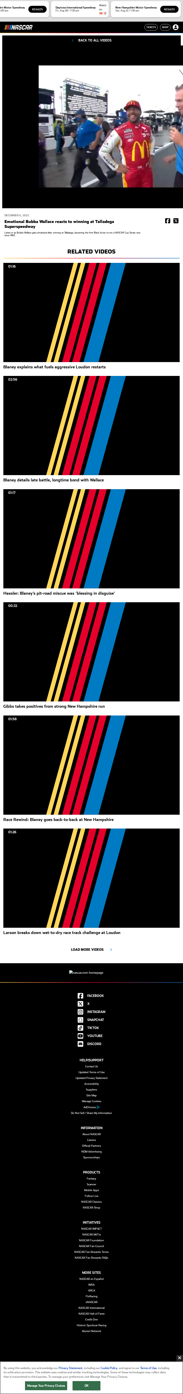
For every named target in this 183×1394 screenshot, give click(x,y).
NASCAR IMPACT (91, 1228)
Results (37, 9)
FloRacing (92, 1296)
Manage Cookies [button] (91, 1101)
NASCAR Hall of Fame (92, 1313)
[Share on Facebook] (167, 221)
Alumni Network (91, 1331)
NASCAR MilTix (91, 1234)
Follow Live (91, 1196)
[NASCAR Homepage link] (91, 969)
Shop (165, 27)
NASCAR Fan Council (91, 1246)
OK (87, 1385)
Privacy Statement (70, 1368)
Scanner (91, 1184)
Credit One (91, 1319)
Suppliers (91, 1089)
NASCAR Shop (91, 1207)
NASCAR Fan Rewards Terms (91, 1252)
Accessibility (91, 1083)
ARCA (91, 1290)
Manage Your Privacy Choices (46, 1385)
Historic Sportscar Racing (91, 1325)
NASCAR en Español (91, 1279)
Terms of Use (148, 1368)
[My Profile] (175, 27)
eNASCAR (92, 1302)
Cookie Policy (109, 1368)
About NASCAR (91, 1134)
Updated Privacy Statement (92, 1078)
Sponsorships (91, 1157)
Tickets (151, 27)
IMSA (91, 1284)
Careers (91, 1140)
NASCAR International (92, 1307)
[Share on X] (176, 221)
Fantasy (91, 1178)
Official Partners (91, 1145)
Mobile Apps (91, 1190)
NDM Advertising (91, 1151)
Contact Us (91, 1066)
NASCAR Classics (91, 1201)
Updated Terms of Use (92, 1072)
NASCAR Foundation (91, 1240)
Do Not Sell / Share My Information (91, 1113)
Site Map (91, 1095)
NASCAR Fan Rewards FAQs (91, 1257)
